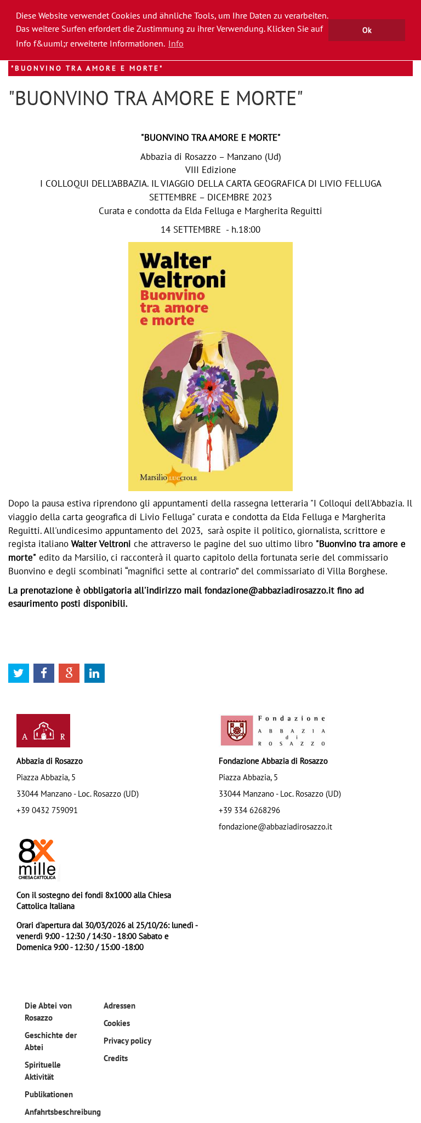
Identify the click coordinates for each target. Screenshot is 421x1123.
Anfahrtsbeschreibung (63, 1111)
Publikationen (49, 1094)
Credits (116, 1057)
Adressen (119, 1005)
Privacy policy (127, 1040)
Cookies (117, 1022)
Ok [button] (367, 30)
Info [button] (176, 43)
